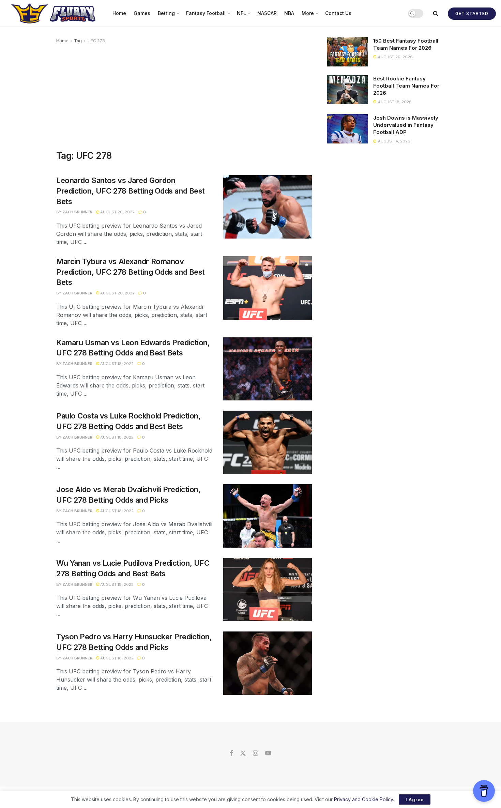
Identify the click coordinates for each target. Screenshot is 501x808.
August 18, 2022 (116, 363)
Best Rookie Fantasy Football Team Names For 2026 (406, 85)
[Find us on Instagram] (255, 753)
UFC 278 (96, 40)
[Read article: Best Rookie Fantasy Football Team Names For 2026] (347, 89)
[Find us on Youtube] (268, 753)
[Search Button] (435, 13)
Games (142, 13)
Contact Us (338, 13)
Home (119, 13)
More (308, 13)
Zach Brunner (77, 212)
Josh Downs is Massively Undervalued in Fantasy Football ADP (405, 125)
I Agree (415, 799)
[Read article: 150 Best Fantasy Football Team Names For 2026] (347, 51)
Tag (78, 40)
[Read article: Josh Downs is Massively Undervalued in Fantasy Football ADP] (347, 128)
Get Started (471, 13)
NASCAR (267, 13)
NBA (289, 13)
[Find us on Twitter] (243, 753)
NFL (241, 13)
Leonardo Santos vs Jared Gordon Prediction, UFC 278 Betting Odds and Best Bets (130, 191)
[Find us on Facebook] (231, 753)
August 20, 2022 (117, 212)
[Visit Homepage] (54, 13)
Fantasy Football (206, 13)
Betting (166, 13)
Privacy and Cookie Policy (363, 799)
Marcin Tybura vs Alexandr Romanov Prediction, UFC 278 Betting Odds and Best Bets (130, 272)
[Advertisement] (184, 95)
